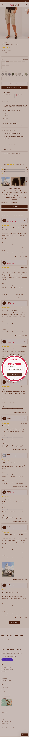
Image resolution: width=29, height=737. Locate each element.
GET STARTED (14, 374)
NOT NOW (14, 379)
